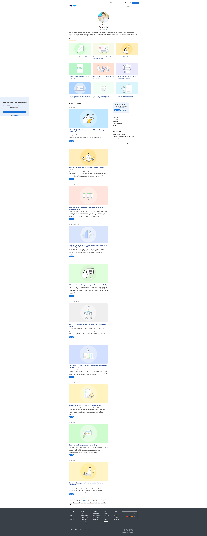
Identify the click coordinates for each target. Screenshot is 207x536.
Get (13, 115)
